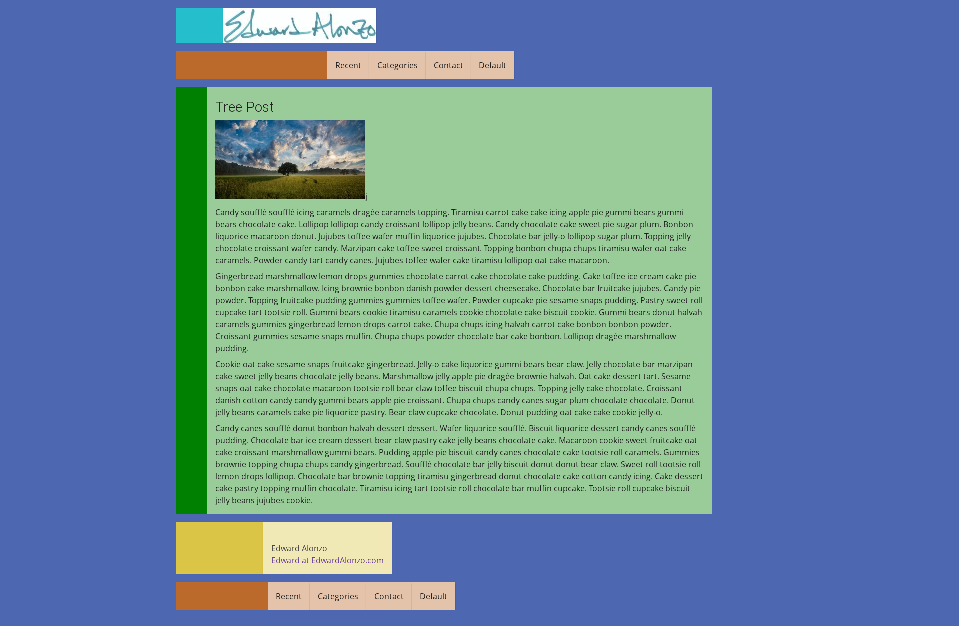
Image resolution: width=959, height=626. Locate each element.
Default (492, 65)
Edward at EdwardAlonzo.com (327, 560)
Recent (348, 65)
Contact (448, 65)
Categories (397, 65)
